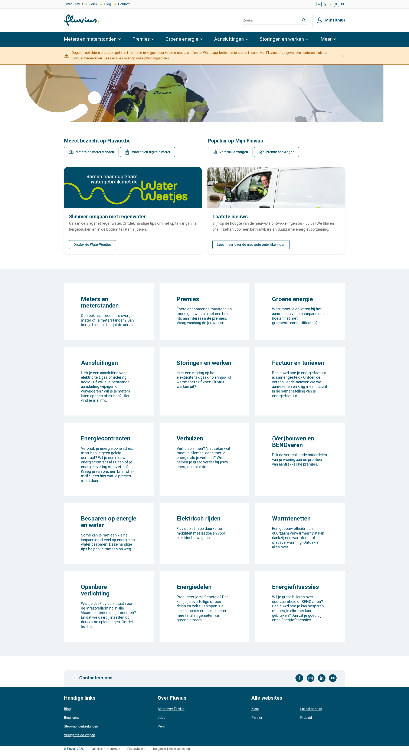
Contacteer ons (95, 677)
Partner (256, 718)
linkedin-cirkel (321, 678)
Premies (141, 39)
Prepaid (306, 718)
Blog (107, 4)
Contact (124, 4)
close (343, 55)
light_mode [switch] (319, 4)
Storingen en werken (282, 39)
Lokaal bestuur (311, 709)
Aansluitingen (229, 39)
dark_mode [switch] (325, 4)
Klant (255, 709)
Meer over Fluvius (171, 709)
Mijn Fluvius (335, 20)
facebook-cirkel (299, 678)
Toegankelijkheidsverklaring (171, 749)
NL (336, 4)
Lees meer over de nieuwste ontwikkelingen (251, 245)
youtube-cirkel (333, 678)
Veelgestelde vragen (79, 735)
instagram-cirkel (310, 678)
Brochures (71, 718)
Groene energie (182, 39)
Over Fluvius (74, 4)
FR (342, 4)
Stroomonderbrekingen (81, 726)
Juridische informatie (105, 749)
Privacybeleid (136, 749)
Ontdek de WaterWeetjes (92, 245)
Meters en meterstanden (90, 39)
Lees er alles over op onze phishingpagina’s (136, 58)
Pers (161, 726)
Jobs (93, 4)
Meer (326, 39)
